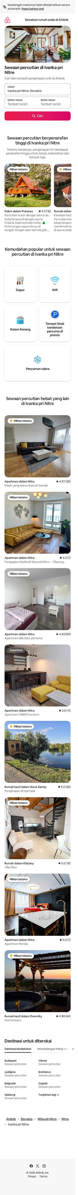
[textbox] (21, 104)
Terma (43, 1176)
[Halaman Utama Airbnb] (7, 20)
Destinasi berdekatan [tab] (18, 1049)
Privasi (32, 1176)
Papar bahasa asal (33, 8)
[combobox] (38, 91)
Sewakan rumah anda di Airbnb (46, 20)
